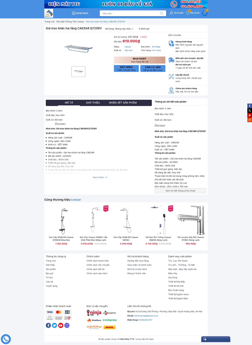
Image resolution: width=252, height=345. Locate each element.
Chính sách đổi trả (96, 269)
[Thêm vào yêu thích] (54, 220)
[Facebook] (48, 325)
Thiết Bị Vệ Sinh (176, 286)
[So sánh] (75, 220)
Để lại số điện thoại (153, 68)
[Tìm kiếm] (161, 13)
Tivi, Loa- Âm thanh (178, 260)
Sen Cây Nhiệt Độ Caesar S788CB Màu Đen (61, 238)
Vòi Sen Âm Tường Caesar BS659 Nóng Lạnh (158, 238)
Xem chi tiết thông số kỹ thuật (180, 190)
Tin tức (49, 277)
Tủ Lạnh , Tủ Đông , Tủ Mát (181, 265)
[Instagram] (66, 325)
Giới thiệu (50, 265)
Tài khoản (178, 13)
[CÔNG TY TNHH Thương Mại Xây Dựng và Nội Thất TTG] (57, 13)
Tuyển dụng (52, 286)
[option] (78, 49)
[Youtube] (60, 325)
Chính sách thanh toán (98, 260)
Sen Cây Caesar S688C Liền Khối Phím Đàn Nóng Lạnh (94, 238)
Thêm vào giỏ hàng (126, 68)
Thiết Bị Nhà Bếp (176, 281)
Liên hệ (49, 281)
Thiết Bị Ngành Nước (178, 294)
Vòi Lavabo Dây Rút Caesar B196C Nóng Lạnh (190, 238)
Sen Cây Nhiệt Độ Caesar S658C (126, 238)
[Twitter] (54, 325)
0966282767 (145, 320)
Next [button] (214, 228)
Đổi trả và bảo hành (137, 269)
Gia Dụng (172, 277)
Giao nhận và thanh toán (139, 265)
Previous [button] (38, 228)
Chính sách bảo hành (97, 273)
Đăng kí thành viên (136, 273)
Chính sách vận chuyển (98, 265)
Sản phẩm (51, 269)
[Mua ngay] (47, 220)
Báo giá (49, 273)
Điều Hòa (172, 273)
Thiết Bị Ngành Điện (178, 298)
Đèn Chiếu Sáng (176, 290)
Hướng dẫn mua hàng (138, 260)
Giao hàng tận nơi (139, 60)
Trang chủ (51, 260)
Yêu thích (194, 13)
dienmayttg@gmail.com (146, 315)
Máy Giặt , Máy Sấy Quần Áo (182, 269)
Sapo (151, 339)
